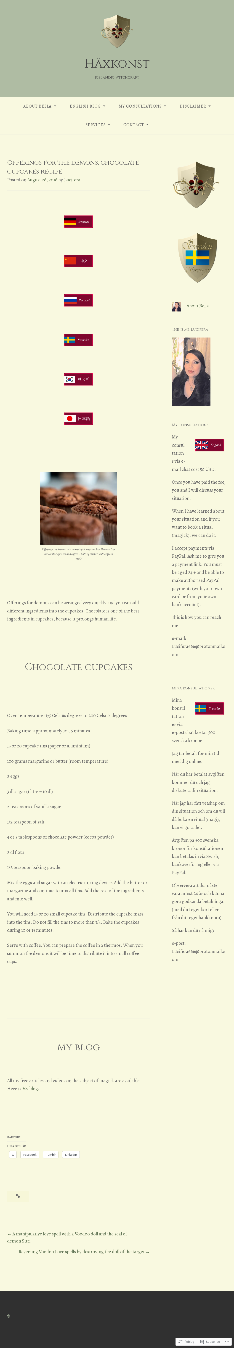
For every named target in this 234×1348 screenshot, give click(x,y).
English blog (85, 106)
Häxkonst (117, 63)
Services (95, 125)
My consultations (140, 106)
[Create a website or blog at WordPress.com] (8, 1316)
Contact (133, 125)
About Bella (37, 106)
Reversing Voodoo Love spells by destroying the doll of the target (82, 1251)
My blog (30, 1088)
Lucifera (72, 180)
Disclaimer (193, 106)
